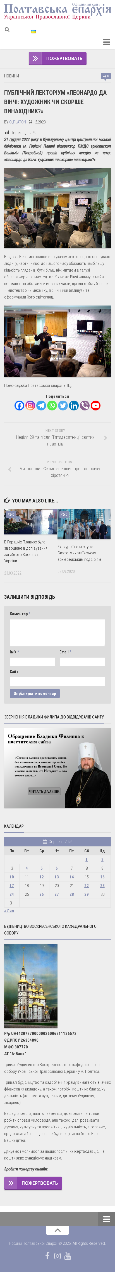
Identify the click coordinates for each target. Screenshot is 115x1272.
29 (86, 894)
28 (72, 894)
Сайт (14, 671)
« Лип (9, 910)
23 (102, 885)
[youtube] (67, 1256)
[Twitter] (63, 405)
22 (86, 885)
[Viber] (85, 405)
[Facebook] (19, 405)
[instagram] (57, 1256)
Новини (11, 76)
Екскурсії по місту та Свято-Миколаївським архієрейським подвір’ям (79, 553)
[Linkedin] (74, 405)
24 (11, 894)
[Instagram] (30, 405)
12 (41, 877)
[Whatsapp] (52, 405)
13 (56, 877)
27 (56, 894)
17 (11, 885)
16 (102, 877)
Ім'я (14, 652)
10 (11, 877)
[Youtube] (95, 405)
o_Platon (17, 122)
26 (41, 894)
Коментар (20, 614)
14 (72, 877)
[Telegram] (41, 405)
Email (65, 652)
